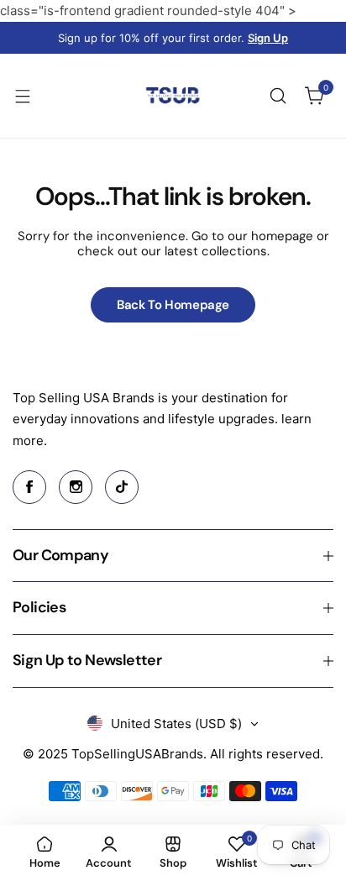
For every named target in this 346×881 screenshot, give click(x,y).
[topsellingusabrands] (173, 95)
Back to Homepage (173, 304)
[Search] (278, 95)
